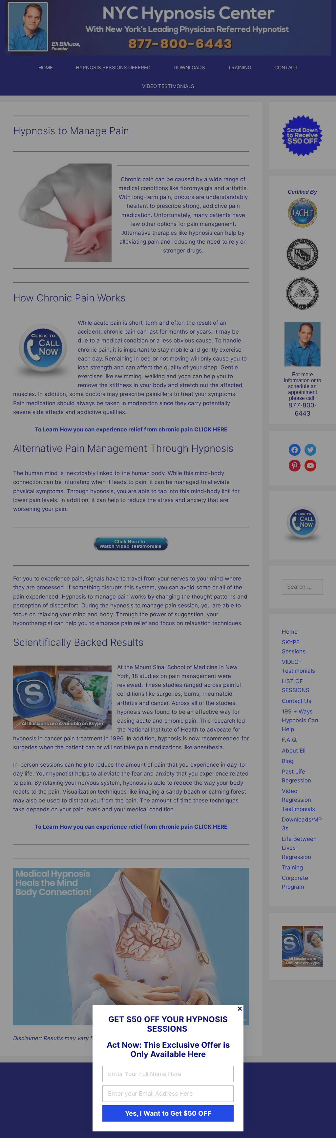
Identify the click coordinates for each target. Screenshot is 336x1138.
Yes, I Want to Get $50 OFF (168, 1113)
